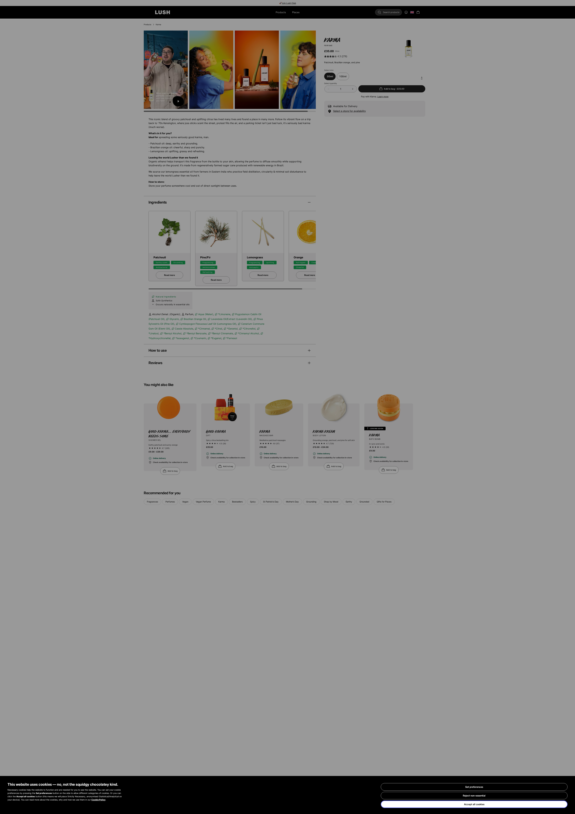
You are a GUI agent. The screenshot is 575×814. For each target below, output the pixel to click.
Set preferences (474, 786)
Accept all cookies (474, 804)
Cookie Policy (98, 799)
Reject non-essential (474, 795)
